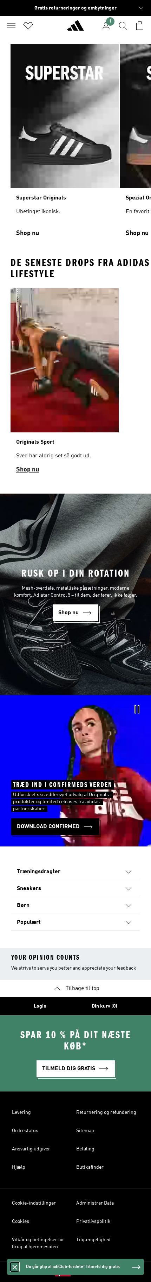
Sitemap (85, 1130)
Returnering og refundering (106, 1112)
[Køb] (75, 28)
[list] (75, 143)
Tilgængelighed (93, 1239)
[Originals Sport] (65, 384)
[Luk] (15, 1266)
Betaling (85, 1149)
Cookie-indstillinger (34, 1203)
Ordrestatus (25, 1130)
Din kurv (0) (104, 1006)
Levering (21, 1112)
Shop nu (27, 233)
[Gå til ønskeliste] (28, 25)
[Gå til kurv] (139, 25)
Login (40, 1006)
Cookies (20, 1221)
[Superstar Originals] (65, 143)
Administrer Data (95, 1203)
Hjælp (18, 1167)
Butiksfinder (90, 1167)
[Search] (122, 25)
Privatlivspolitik (93, 1221)
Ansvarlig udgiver (31, 1149)
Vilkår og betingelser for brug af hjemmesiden (38, 1243)
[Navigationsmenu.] (11, 25)
